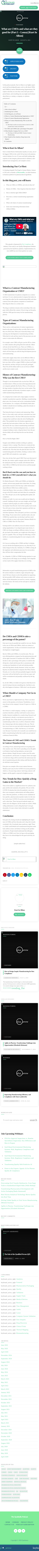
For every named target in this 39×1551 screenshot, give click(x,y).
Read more (14, 988)
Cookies (15, 1522)
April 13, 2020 (20, 1258)
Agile (4, 1469)
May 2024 (4, 1372)
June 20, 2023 (25, 1101)
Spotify (13, 69)
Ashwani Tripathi (11, 978)
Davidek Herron (7, 1478)
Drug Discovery (21, 1323)
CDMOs (4, 1472)
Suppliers (16, 1494)
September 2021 (6, 1406)
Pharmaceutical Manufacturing (14, 1488)
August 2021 (5, 1409)
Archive (19, 914)
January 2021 (5, 1426)
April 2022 (4, 1386)
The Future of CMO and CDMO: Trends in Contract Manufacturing (19, 134)
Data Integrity (21, 1320)
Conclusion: (9, 141)
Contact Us (9, 1525)
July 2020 (4, 1446)
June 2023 (4, 1376)
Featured (19, 24)
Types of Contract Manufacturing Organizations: (17, 118)
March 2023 (5, 1379)
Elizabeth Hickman (12, 1049)
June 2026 (4, 1345)
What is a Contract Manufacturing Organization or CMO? (19, 116)
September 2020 (6, 1440)
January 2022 (5, 1392)
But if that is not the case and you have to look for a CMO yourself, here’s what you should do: (21, 125)
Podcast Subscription (25, 1525)
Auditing (26, 1469)
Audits (18, 1309)
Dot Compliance (26, 244)
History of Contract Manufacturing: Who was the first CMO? (18, 121)
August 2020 (5, 1443)
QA (17, 1491)
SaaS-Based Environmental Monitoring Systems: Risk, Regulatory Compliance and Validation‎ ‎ (19, 1158)
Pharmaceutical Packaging (25, 1286)
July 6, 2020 (24, 978)
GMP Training (24, 1478)
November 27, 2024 (29, 1049)
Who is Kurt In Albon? (10, 109)
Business (6, 1057)
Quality (18, 1289)
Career (18, 1313)
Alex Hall (8, 1258)
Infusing (34, 1478)
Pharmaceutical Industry (11, 1485)
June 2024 (4, 1369)
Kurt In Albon (14, 40)
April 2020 (4, 1457)
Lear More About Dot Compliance (19, 257)
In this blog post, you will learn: (13, 114)
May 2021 (4, 1416)
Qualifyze (23, 1491)
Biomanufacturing (22, 1333)
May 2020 (4, 1453)
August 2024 (5, 1362)
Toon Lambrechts (11, 1101)
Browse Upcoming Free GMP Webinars (19, 590)
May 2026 (4, 1348)
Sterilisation (6, 1494)
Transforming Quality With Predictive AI (18, 1164)
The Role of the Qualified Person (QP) (17, 1254)
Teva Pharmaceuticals (10, 1500)
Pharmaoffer (21, 172)
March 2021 (5, 1423)
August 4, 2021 (25, 40)
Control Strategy (8, 1475)
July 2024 (4, 1365)
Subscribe (28, 7)
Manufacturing (9, 934)
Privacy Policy (27, 1522)
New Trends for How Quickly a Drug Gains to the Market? (17, 138)
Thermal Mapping (22, 1330)
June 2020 (4, 1450)
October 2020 (5, 1436)
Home (8, 1522)
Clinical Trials (21, 1326)
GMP (12, 868)
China (10, 1472)
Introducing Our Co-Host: (11, 111)
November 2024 (6, 1355)
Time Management (22, 1306)
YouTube (14, 76)
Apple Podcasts (16, 61)
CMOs (16, 1472)
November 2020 (6, 1433)
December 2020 (6, 1430)
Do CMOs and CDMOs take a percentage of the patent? (19, 128)
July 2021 (4, 1413)
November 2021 (6, 1399)
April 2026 (4, 1352)
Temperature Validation (10, 1497)
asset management (14, 1469)
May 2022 (4, 1382)
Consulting (23, 1472)
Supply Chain (20, 1296)
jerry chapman (7, 1481)
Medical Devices (22, 1299)
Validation (19, 1293)
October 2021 (5, 1403)
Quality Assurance (10, 1231)
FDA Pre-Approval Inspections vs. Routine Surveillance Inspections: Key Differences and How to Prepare (20, 1141)
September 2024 (6, 1359)
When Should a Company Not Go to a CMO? (16, 131)
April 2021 (4, 1419)
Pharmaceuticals (21, 868)
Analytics (19, 1279)
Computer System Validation (26, 1316)
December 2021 (6, 1396)
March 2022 (5, 1389)
